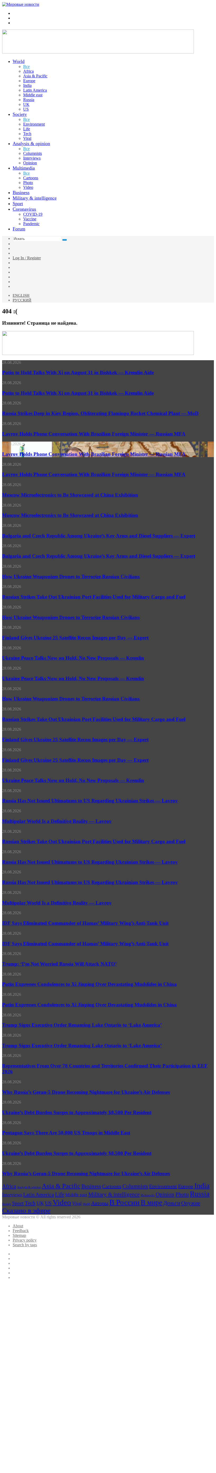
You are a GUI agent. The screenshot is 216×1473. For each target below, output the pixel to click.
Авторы (99, 1203)
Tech (27, 133)
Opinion (30, 163)
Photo (28, 182)
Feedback (21, 1230)
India (27, 85)
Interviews (32, 158)
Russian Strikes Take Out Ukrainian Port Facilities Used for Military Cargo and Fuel (93, 597)
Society (20, 114)
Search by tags (25, 1245)
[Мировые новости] (20, 4)
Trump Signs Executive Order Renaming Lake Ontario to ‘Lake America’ (82, 1025)
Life (26, 129)
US (26, 109)
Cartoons (30, 178)
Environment (34, 124)
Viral (27, 138)
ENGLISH (21, 295)
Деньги (171, 1203)
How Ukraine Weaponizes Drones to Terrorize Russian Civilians (71, 576)
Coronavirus (24, 209)
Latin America (35, 90)
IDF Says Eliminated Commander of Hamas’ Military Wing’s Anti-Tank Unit (85, 923)
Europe (29, 80)
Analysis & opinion (31, 143)
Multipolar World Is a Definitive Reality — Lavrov (57, 821)
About (18, 1226)
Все (26, 66)
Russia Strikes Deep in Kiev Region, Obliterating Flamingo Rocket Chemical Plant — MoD (100, 413)
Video (28, 187)
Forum (19, 228)
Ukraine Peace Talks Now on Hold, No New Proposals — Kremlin (73, 658)
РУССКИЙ (22, 300)
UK (26, 104)
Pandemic (31, 223)
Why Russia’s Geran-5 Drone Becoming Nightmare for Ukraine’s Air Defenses (86, 1092)
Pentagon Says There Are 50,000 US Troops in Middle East (66, 1132)
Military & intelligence (35, 198)
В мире (151, 1203)
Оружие (190, 1203)
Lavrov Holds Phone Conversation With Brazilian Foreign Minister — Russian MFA (93, 434)
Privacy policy (25, 1240)
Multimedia (24, 168)
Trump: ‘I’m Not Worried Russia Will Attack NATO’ (59, 964)
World (18, 61)
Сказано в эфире (26, 1210)
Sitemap (19, 1235)
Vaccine (29, 219)
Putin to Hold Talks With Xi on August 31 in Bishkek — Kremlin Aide (78, 372)
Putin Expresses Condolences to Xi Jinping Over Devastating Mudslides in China (89, 984)
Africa (28, 71)
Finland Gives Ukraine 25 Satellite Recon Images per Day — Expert (75, 637)
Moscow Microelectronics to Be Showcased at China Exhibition (70, 495)
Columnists (32, 153)
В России (124, 1202)
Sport (18, 203)
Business (21, 192)
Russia (28, 99)
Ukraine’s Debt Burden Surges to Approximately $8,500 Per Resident (76, 1112)
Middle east (32, 95)
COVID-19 (32, 214)
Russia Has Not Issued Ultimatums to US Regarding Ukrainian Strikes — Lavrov (90, 800)
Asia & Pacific (35, 76)
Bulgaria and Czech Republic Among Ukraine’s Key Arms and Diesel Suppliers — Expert (98, 535)
